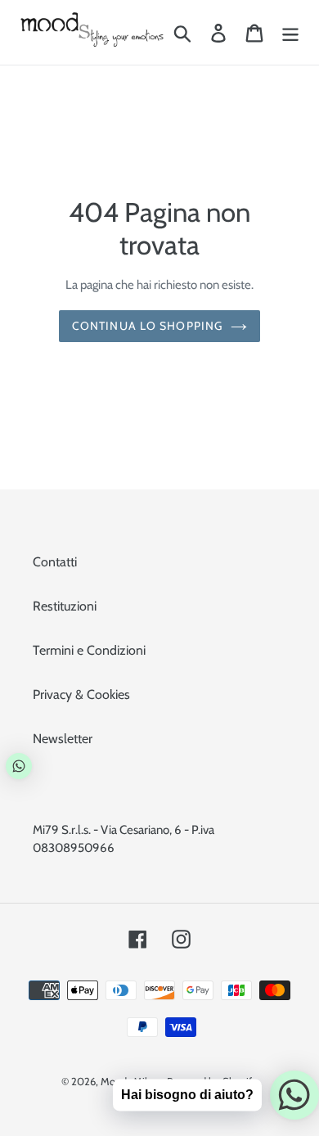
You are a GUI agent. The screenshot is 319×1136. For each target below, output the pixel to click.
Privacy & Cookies (81, 694)
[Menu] (290, 32)
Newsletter (62, 738)
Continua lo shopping (147, 325)
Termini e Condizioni (89, 650)
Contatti (55, 562)
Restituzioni (65, 606)
